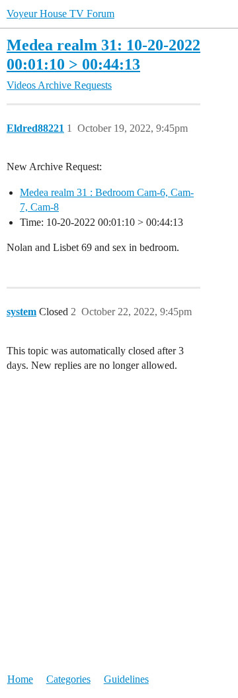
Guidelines (126, 679)
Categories (68, 679)
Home (20, 679)
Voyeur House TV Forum (60, 13)
